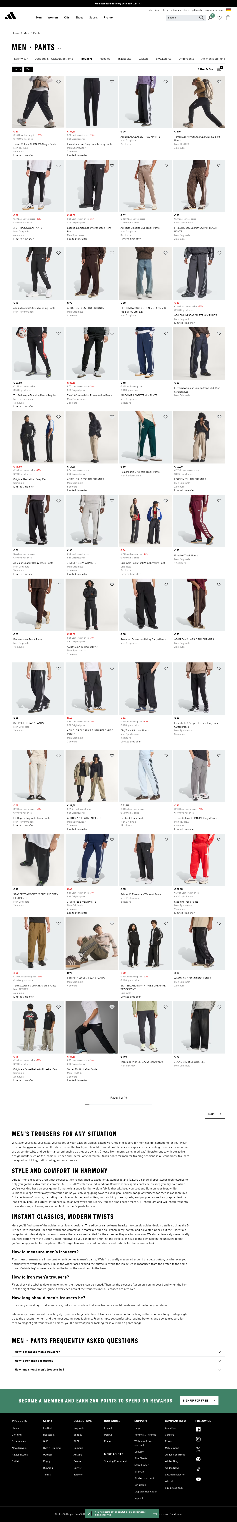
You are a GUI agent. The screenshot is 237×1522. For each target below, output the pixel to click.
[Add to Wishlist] (58, 82)
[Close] (89, 1513)
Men (39, 17)
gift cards (197, 10)
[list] (118, 59)
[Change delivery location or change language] (229, 10)
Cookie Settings (64, 1514)
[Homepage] (10, 15)
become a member (214, 10)
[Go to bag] (228, 17)
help (165, 10)
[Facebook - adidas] (210, 1430)
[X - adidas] (210, 1450)
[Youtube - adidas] (210, 1480)
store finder (154, 10)
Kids (67, 17)
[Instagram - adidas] (210, 1440)
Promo (108, 17)
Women (53, 17)
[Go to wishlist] (219, 17)
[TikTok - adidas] (210, 1470)
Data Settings (82, 1514)
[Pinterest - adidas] (210, 1460)
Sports (93, 17)
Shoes (79, 17)
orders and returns (180, 10)
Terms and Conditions (169, 1514)
